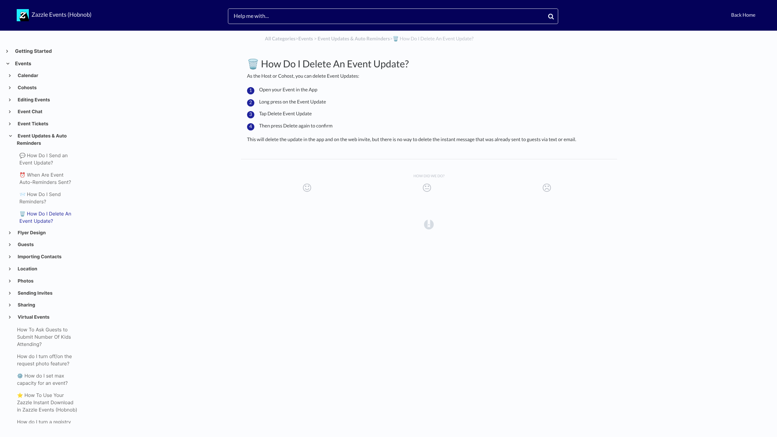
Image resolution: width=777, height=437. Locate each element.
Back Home (743, 15)
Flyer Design (31, 232)
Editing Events (33, 100)
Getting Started (33, 51)
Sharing (26, 305)
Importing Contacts (39, 256)
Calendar (27, 75)
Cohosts (27, 87)
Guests (25, 244)
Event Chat (29, 111)
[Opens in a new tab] (429, 224)
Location (27, 269)
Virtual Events (33, 317)
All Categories (280, 39)
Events (23, 63)
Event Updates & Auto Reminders (42, 139)
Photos (25, 281)
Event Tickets (33, 124)
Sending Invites (35, 293)
